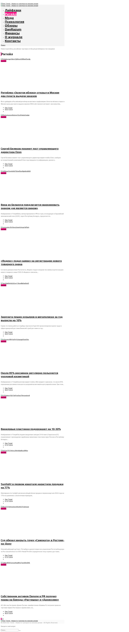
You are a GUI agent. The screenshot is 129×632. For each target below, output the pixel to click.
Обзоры (11, 25)
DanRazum (13, 29)
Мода (9, 18)
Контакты (13, 41)
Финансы (12, 33)
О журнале (13, 37)
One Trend (8, 108)
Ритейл (11, 14)
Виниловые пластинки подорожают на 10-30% (31, 429)
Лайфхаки (13, 10)
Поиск (3, 45)
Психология (14, 21)
